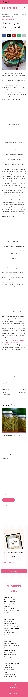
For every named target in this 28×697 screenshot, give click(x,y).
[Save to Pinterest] (14, 35)
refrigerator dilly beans (12, 435)
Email (4, 494)
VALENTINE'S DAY (10, 670)
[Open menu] (24, 8)
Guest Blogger (8, 612)
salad (4, 383)
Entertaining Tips (9, 608)
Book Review (8, 597)
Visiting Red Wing (9, 674)
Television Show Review (11, 663)
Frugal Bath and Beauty (11, 610)
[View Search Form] (25, 2)
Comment (5, 463)
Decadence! (8, 606)
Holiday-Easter (9, 621)
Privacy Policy (14, 684)
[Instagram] (9, 2)
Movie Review (8, 634)
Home (3, 14)
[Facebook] (3, 2)
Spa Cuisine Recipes (15, 14)
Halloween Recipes (10, 619)
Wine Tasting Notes (10, 676)
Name (4, 487)
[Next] (24, 425)
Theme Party (8, 665)
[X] (6, 2)
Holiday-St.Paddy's (10, 623)
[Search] (23, 506)
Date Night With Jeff (10, 604)
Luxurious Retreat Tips (11, 632)
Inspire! (6, 630)
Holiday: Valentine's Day (12, 628)
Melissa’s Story (14, 687)
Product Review (9, 648)
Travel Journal (8, 667)
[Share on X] (9, 35)
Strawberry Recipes (10, 657)
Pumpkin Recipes (9, 650)
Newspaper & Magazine (11, 645)
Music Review (8, 641)
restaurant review (9, 652)
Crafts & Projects (9, 601)
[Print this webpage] (24, 35)
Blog (7, 14)
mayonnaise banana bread (6, 392)
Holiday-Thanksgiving (11, 626)
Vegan (6, 672)
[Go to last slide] (4, 425)
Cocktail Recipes (9, 599)
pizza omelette (21, 391)
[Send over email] (19, 35)
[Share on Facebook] (4, 35)
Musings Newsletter (10, 643)
